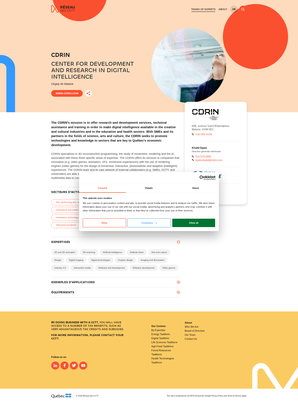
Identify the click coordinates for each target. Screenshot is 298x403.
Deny (104, 222)
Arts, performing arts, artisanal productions (77, 202)
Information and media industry (71, 210)
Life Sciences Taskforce (164, 342)
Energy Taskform (160, 334)
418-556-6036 (203, 134)
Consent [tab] (102, 188)
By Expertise (158, 330)
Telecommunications (66, 225)
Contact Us (191, 339)
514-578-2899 (203, 156)
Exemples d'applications (73, 282)
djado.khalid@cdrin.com (208, 160)
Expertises (60, 242)
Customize (147, 222)
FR (234, 9)
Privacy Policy (217, 396)
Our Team (190, 335)
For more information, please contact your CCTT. (87, 336)
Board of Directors (195, 330)
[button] (203, 9)
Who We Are (192, 326)
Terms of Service (234, 396)
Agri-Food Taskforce (162, 346)
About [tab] (195, 188)
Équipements (62, 292)
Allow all (193, 222)
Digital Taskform (160, 338)
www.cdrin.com (67, 93)
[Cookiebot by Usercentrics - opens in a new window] (201, 177)
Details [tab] (149, 188)
